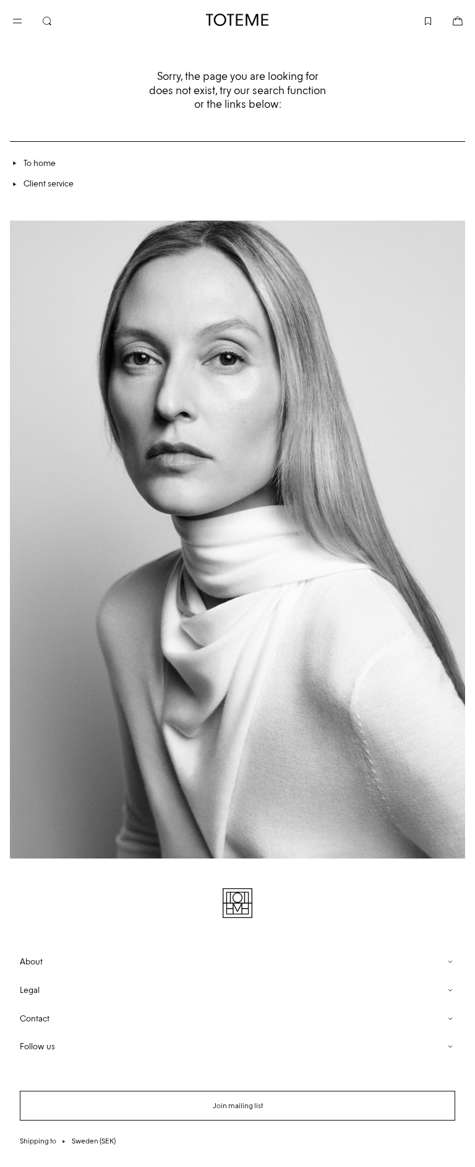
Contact (34, 1018)
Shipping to (68, 1141)
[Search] (57, 20)
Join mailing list (238, 1105)
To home (40, 163)
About (31, 961)
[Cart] (448, 20)
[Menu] (27, 20)
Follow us (37, 1046)
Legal (30, 990)
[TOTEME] (237, 19)
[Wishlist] (418, 20)
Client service (49, 183)
